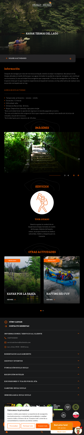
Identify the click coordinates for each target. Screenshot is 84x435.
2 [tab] (43, 310)
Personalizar (14, 426)
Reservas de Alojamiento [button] (17, 354)
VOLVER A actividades (16, 58)
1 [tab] (40, 310)
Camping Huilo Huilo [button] (15, 388)
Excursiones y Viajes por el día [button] (20, 381)
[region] (28, 419)
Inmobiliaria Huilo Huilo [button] (17, 395)
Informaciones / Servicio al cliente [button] (23, 333)
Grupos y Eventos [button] (13, 361)
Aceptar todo (42, 426)
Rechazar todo (28, 426)
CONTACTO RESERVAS (16, 326)
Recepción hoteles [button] (14, 374)
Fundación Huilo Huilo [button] (16, 367)
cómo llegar (13, 322)
